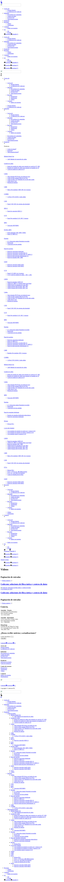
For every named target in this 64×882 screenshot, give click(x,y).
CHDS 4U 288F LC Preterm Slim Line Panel (19, 283)
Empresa (9, 150)
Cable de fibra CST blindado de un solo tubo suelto (20, 179)
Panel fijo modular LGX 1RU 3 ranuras (17, 218)
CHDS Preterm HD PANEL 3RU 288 (17, 286)
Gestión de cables (8, 163)
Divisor (6, 421)
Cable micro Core (12, 181)
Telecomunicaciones (12, 19)
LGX (5, 215)
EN (8, 31)
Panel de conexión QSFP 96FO (15, 266)
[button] (32, 74)
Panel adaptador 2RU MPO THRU (16, 232)
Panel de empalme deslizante (11, 412)
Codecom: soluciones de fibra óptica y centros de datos (24, 584)
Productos (6, 20)
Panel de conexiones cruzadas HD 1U (17, 253)
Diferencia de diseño (6, 662)
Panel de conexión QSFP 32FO (15, 264)
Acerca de (6, 8)
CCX (5, 270)
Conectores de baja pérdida (14, 244)
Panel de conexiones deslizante (15, 251)
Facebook (7, 34)
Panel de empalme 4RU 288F (15, 257)
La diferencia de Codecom (14, 11)
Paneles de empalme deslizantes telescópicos (19, 415)
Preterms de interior (12, 182)
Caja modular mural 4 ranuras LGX (16, 434)
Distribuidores (4, 676)
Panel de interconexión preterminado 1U (18, 256)
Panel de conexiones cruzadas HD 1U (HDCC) (19, 254)
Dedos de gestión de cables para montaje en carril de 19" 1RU (23, 166)
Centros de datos (11, 16)
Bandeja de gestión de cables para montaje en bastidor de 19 (23, 168)
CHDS (6, 279)
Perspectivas (14, 96)
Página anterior (6, 580)
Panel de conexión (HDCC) (14, 211)
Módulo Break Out (9, 156)
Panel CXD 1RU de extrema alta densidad (18, 204)
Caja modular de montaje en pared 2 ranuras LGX (20, 432)
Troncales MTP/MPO (13, 225)
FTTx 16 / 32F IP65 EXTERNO (16, 473)
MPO (5, 222)
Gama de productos (6, 663)
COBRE (6, 194)
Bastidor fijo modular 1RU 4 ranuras (17, 353)
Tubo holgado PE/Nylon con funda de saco (18, 176)
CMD (5, 187)
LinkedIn (14, 34)
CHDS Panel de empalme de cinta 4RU (17, 285)
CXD (5, 201)
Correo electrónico (6, 636)
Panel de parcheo (8, 248)
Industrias (6, 13)
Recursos (6, 22)
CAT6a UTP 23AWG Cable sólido (16, 197)
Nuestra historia (11, 10)
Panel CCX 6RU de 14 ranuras (15, 273)
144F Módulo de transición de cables (17, 159)
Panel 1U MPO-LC (12, 234)
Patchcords (10, 243)
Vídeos (9, 23)
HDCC (6, 208)
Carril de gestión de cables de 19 (15, 169)
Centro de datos (11, 149)
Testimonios (10, 25)
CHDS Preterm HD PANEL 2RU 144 (17, 288)
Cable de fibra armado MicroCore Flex (17, 178)
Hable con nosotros (12, 28)
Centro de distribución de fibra (15, 474)
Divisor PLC (10, 424)
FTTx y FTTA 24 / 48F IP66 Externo (17, 471)
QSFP (5, 262)
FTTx (5, 467)
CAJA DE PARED (9, 428)
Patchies (6, 238)
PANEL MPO (8, 230)
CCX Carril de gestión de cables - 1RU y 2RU (19, 275)
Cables (6, 173)
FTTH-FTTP (10, 17)
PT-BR (9, 32)
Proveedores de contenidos (14, 14)
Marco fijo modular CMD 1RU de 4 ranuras (19, 189)
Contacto (6, 26)
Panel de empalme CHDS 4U (15, 282)
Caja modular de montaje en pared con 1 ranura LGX (21, 431)
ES (5, 29)
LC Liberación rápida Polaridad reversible (18, 241)
